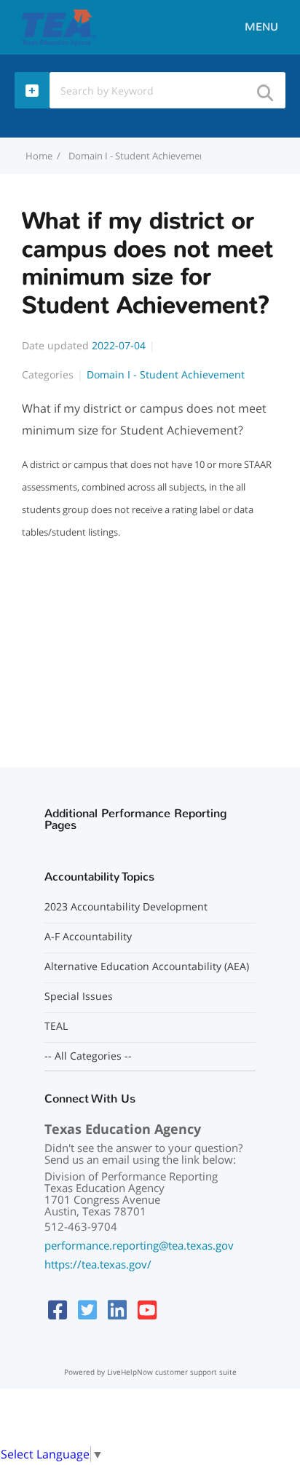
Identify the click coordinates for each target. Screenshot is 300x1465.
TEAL (56, 1026)
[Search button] (264, 88)
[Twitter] (87, 1310)
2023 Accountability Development (126, 907)
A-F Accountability (88, 936)
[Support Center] (58, 26)
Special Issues (78, 996)
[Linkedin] (117, 1310)
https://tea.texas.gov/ (97, 1264)
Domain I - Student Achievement (138, 155)
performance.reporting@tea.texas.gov (139, 1245)
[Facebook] (57, 1310)
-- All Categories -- (88, 1056)
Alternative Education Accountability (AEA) (146, 966)
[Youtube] (147, 1310)
